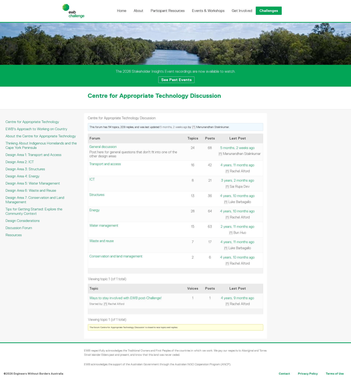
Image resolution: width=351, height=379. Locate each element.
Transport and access (105, 164)
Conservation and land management (115, 256)
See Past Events (176, 80)
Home (121, 11)
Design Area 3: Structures (25, 169)
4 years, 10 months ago (237, 196)
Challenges (268, 11)
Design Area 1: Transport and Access (33, 155)
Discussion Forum (18, 228)
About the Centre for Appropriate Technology (40, 136)
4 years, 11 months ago (237, 165)
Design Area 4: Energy (22, 176)
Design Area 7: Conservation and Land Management (34, 200)
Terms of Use (335, 373)
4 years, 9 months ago (237, 298)
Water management (103, 225)
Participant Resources (168, 11)
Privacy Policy (308, 373)
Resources (13, 235)
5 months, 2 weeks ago (173, 127)
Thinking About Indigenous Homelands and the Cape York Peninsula (41, 145)
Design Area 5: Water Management (32, 183)
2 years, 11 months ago (237, 226)
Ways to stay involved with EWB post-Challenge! (125, 298)
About (138, 11)
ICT (92, 179)
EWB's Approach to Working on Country (36, 129)
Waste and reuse (101, 241)
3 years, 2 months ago (237, 180)
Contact (284, 373)
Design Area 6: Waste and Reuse (30, 190)
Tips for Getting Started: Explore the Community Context (33, 211)
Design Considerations (22, 221)
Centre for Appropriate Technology (32, 122)
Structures (96, 195)
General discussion (103, 147)
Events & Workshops (208, 11)
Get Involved (242, 11)
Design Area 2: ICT (19, 162)
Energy (94, 210)
